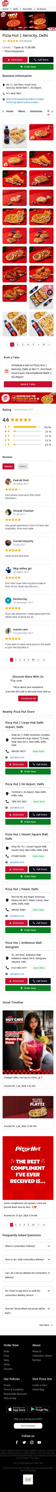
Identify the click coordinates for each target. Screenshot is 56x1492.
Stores (5, 9)
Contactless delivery (42, 1355)
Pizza (6, 1355)
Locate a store (39, 1385)
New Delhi (27, 9)
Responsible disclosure (15, 1393)
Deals (6, 1351)
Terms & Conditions (14, 1389)
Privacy (7, 1385)
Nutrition (36, 1360)
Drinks (7, 1364)
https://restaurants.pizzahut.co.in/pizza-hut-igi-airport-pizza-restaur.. (25, 100)
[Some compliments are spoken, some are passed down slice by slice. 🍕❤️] (28, 1168)
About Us (37, 1351)
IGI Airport (41, 9)
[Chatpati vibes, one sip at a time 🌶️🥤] (28, 1042)
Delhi (15, 9)
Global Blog (38, 1389)
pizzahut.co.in (17, 757)
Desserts (8, 1368)
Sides (6, 1360)
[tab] (9, 111)
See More (44, 1324)
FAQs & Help (10, 1398)
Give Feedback (28, 1425)
